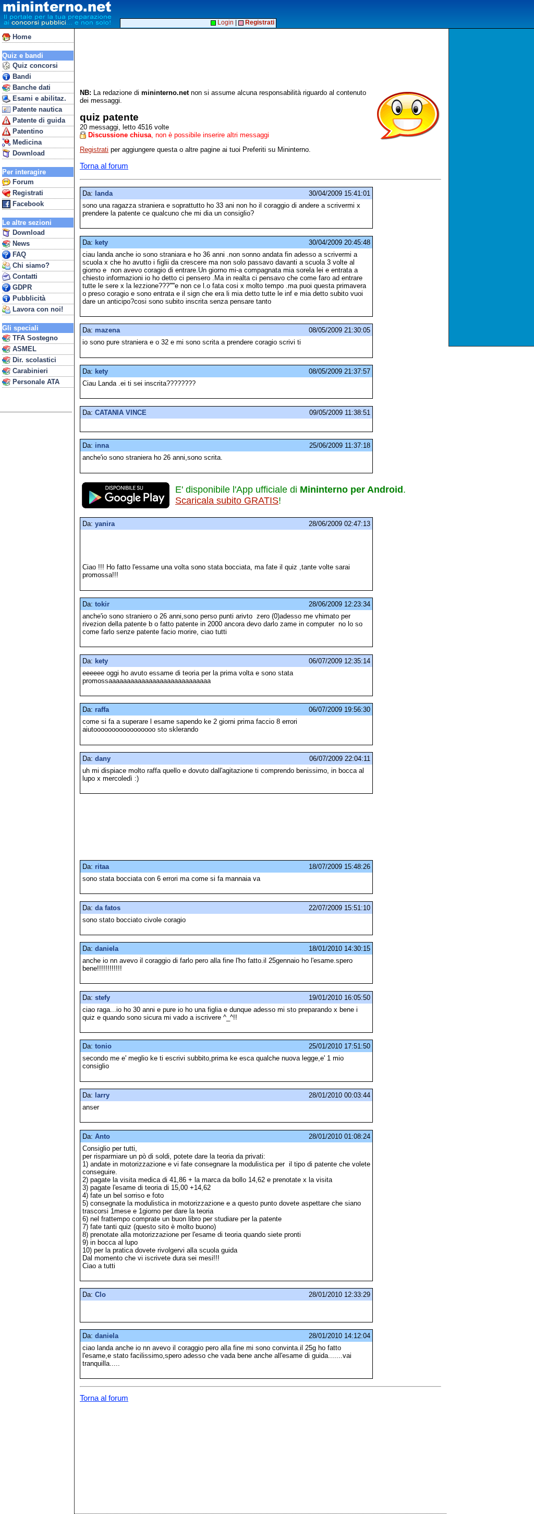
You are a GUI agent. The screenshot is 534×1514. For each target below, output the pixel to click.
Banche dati (30, 87)
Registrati (26, 193)
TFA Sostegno (34, 338)
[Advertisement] (492, 187)
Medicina (26, 142)
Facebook (27, 204)
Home (20, 37)
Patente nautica (36, 109)
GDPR (21, 287)
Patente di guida (37, 120)
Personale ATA (34, 382)
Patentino (26, 131)
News (20, 243)
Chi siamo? (30, 265)
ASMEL (23, 349)
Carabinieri (29, 371)
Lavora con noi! (36, 309)
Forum (22, 182)
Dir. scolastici (33, 360)
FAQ (18, 254)
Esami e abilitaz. (38, 98)
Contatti (24, 276)
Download (27, 153)
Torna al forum (104, 166)
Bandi (20, 76)
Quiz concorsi (34, 65)
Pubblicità (27, 298)
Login (225, 22)
